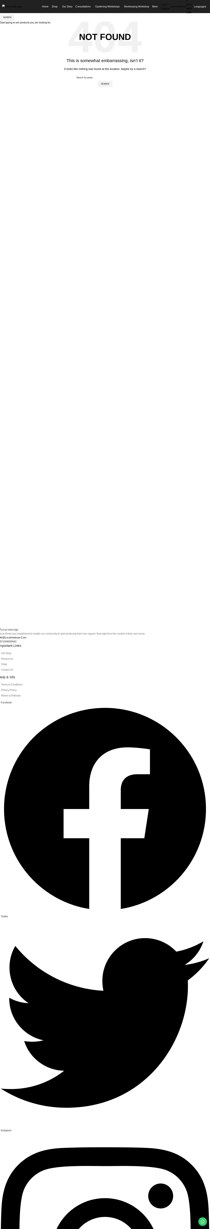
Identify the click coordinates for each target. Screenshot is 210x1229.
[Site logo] (12, 6)
